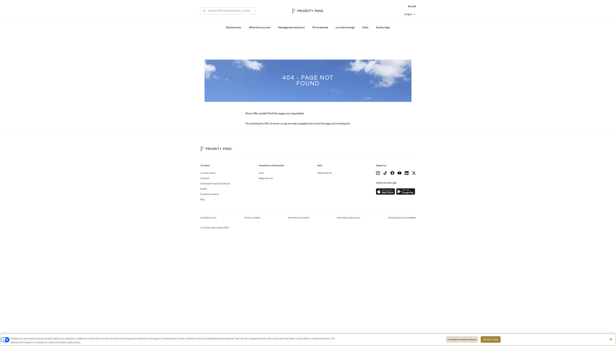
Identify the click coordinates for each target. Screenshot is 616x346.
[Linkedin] (407, 173)
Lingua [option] (408, 14)
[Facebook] (392, 173)
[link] (385, 191)
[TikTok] (385, 173)
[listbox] (410, 14)
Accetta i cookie (490, 339)
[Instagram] (378, 173)
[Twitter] (414, 173)
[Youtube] (399, 173)
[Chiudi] (610, 339)
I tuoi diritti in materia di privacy (462, 339)
